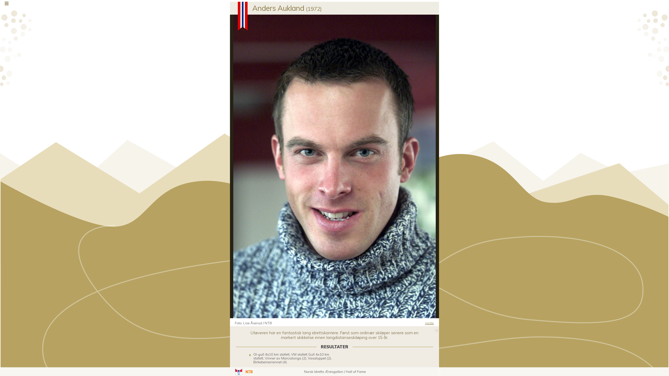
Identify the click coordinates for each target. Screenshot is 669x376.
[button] (238, 372)
